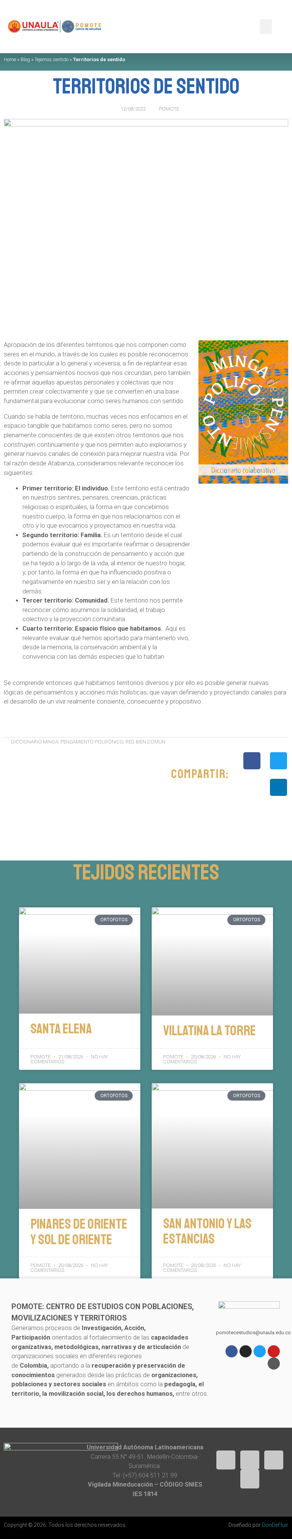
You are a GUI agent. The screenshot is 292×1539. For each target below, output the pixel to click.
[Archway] (274, 1363)
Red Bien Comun (145, 742)
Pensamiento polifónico (91, 742)
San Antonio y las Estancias (207, 1231)
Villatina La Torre (209, 1030)
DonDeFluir (275, 1525)
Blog (25, 59)
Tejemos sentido (51, 59)
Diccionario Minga (34, 742)
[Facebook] (231, 1351)
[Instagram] (246, 1351)
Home (10, 59)
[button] (266, 26)
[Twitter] (260, 1351)
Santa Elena (61, 1029)
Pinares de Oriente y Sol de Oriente (78, 1231)
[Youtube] (274, 1351)
